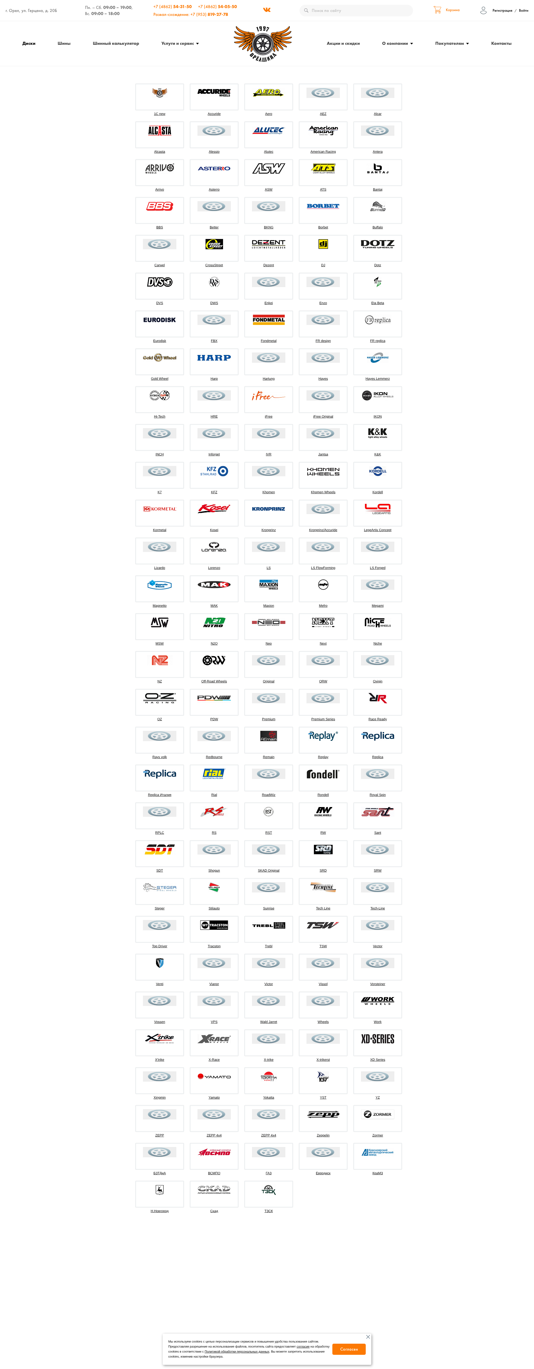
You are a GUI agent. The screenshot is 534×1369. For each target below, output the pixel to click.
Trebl (269, 946)
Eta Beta (377, 303)
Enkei (268, 303)
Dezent (268, 265)
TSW (323, 946)
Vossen (159, 1022)
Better (214, 227)
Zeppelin (323, 1135)
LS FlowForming (323, 568)
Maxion (268, 606)
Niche (378, 643)
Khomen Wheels (323, 492)
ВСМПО (214, 1173)
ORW (323, 681)
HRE (214, 416)
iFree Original (323, 416)
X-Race (214, 1060)
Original (268, 681)
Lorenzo (214, 568)
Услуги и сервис (177, 43)
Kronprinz (268, 530)
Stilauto (214, 908)
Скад (214, 1211)
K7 (160, 492)
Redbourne (214, 757)
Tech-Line (377, 908)
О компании (395, 43)
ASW (268, 189)
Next (323, 643)
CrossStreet (214, 265)
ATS (323, 189)
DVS (159, 303)
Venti (160, 984)
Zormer (377, 1135)
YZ (377, 1097)
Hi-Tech (159, 416)
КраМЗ (377, 1173)
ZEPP (159, 1135)
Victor (268, 984)
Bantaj (377, 189)
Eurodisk (159, 341)
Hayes (323, 379)
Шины (64, 43)
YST (323, 1097)
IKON (378, 416)
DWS (214, 303)
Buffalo (377, 227)
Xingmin (159, 1097)
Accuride (214, 114)
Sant (377, 833)
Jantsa (323, 454)
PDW (214, 719)
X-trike (269, 1060)
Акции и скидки (343, 43)
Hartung (269, 379)
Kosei (214, 530)
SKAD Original (268, 870)
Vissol (323, 984)
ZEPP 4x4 (214, 1135)
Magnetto (160, 606)
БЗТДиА (160, 1173)
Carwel (159, 265)
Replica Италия (159, 795)
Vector (377, 946)
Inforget (214, 454)
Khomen (269, 492)
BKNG (268, 227)
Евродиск (323, 1173)
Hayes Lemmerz (377, 379)
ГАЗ (269, 1173)
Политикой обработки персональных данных (237, 1351)
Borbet (323, 227)
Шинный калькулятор (116, 43)
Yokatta (268, 1097)
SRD (323, 870)
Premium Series (323, 719)
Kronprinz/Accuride (323, 530)
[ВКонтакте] (267, 10)
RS (214, 833)
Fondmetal (269, 341)
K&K (377, 454)
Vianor (214, 984)
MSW (159, 643)
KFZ (214, 492)
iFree (268, 416)
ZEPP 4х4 (268, 1135)
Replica (377, 757)
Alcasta (159, 152)
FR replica (377, 341)
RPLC (159, 833)
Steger (159, 908)
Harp (214, 379)
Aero (268, 114)
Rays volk (159, 757)
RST (268, 833)
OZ (159, 719)
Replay (323, 757)
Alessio (214, 152)
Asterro (214, 189)
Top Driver (159, 946)
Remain (268, 757)
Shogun (214, 870)
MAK (214, 606)
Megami (378, 606)
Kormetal (159, 530)
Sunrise (269, 908)
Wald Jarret (268, 1022)
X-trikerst (323, 1060)
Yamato (214, 1097)
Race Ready (378, 719)
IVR (268, 454)
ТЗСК (268, 1211)
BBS (159, 227)
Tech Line (323, 908)
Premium (268, 719)
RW (323, 833)
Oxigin (377, 681)
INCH (159, 454)
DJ (323, 265)
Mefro (323, 606)
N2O (214, 643)
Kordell (377, 492)
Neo (269, 643)
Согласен (349, 1349)
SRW (378, 870)
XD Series (377, 1060)
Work (378, 1022)
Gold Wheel (160, 379)
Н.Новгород (160, 1211)
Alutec (268, 152)
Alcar (377, 114)
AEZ (323, 114)
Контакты (501, 43)
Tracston (214, 946)
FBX (214, 341)
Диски (29, 43)
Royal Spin (378, 795)
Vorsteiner (377, 984)
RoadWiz (269, 795)
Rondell (323, 795)
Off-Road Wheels (214, 681)
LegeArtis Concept (378, 530)
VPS (214, 1022)
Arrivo (159, 189)
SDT (159, 870)
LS (269, 568)
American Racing (323, 152)
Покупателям (449, 43)
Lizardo (159, 568)
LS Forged (377, 568)
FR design (323, 341)
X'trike (159, 1060)
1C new (159, 114)
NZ (159, 681)
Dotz (377, 265)
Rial (214, 795)
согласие (303, 1346)
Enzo (323, 303)
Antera (377, 152)
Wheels (323, 1022)
